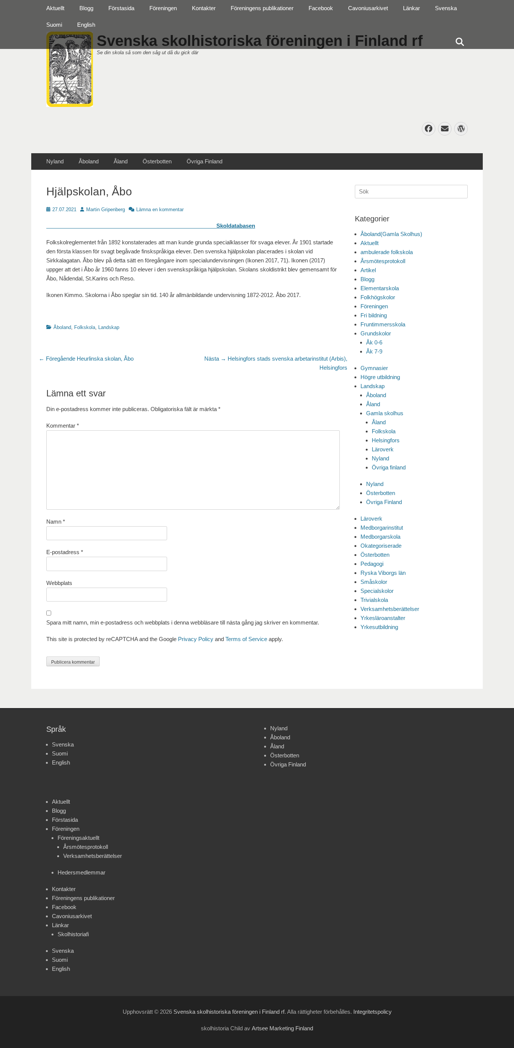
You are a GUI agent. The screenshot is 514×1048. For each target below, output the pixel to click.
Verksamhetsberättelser (389, 609)
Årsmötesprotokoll (382, 261)
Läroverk (383, 449)
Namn (55, 521)
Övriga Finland (204, 161)
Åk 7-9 (374, 351)
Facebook (321, 8)
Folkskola (84, 327)
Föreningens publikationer (262, 8)
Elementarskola (379, 288)
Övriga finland (389, 467)
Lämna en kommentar (160, 209)
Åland (121, 161)
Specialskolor (377, 591)
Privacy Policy (195, 639)
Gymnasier (374, 368)
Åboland (89, 161)
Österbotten (157, 161)
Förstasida (121, 8)
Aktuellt (55, 8)
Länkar (411, 8)
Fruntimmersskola (382, 324)
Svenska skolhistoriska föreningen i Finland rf (228, 1011)
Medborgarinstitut (381, 527)
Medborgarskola (380, 536)
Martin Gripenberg (105, 209)
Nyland (55, 161)
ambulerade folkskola (386, 252)
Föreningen (163, 8)
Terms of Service (246, 639)
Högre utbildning (380, 377)
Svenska (446, 8)
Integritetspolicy (372, 1011)
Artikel (368, 270)
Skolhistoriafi (73, 934)
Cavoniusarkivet (368, 8)
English (86, 24)
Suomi (54, 24)
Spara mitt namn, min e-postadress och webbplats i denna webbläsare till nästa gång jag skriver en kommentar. (182, 622)
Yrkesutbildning (379, 627)
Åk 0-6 (374, 342)
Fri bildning (373, 315)
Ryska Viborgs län (383, 573)
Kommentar (62, 425)
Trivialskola (374, 600)
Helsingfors (386, 440)
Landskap (108, 327)
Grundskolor (375, 333)
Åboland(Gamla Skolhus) (391, 234)
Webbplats (59, 583)
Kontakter (204, 8)
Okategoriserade (380, 545)
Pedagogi (371, 564)
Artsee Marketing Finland (282, 1028)
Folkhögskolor (377, 297)
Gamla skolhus (384, 413)
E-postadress (64, 552)
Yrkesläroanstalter (382, 618)
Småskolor (373, 582)
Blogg (86, 8)
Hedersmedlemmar (81, 872)
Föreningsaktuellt (78, 838)
